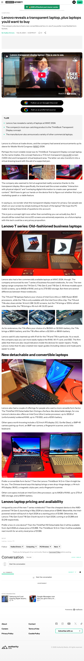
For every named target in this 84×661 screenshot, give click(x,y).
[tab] (8, 572)
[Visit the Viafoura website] (77, 610)
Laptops (4, 541)
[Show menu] (2, 2)
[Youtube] (68, 624)
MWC (36, 146)
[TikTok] (81, 624)
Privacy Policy (7, 633)
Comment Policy (54, 552)
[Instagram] (62, 624)
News (4, 538)
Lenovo (9, 541)
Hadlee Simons (9, 33)
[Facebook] (56, 624)
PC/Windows (45, 546)
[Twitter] (75, 624)
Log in (73, 557)
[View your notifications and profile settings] (80, 572)
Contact (32, 624)
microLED (67, 155)
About (4, 624)
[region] (42, 583)
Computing (6, 13)
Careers (5, 629)
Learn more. (61, 10)
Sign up (78, 557)
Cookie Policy (34, 633)
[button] (42, 2)
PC (13, 541)
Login (80, 2)
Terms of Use (34, 629)
